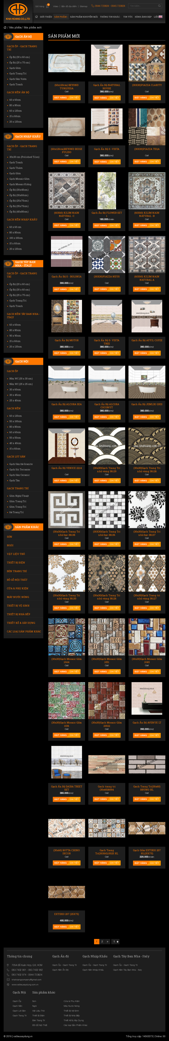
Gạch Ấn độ (23, 36)
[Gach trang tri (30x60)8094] (106, 764)
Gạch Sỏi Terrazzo (19, 469)
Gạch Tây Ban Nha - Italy (25, 263)
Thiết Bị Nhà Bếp (18, 614)
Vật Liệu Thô (16, 554)
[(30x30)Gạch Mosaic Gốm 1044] (66, 636)
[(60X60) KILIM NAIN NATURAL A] (147, 254)
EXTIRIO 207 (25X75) (66, 914)
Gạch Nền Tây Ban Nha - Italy (23, 315)
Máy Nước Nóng (18, 597)
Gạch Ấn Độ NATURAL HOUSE (106, 86)
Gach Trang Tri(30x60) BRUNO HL (146, 788)
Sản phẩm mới (33, 27)
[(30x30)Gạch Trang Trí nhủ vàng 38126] (106, 573)
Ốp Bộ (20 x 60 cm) (19, 284)
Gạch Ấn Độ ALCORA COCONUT (106, 406)
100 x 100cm (16, 238)
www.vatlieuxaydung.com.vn (25, 984)
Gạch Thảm (16, 167)
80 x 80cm (15, 105)
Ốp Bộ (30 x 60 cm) (19, 57)
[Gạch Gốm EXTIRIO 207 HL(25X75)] (147, 828)
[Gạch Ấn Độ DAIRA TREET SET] (66, 764)
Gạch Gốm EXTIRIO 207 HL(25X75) (147, 852)
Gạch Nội (21, 361)
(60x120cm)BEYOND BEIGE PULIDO (66, 150)
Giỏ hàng (42, 6)
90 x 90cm (15, 335)
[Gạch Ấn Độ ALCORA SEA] (66, 382)
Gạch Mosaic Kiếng (20, 184)
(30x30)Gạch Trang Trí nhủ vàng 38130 (66, 597)
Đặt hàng (60, 97)
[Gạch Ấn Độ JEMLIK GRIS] (147, 382)
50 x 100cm (15, 421)
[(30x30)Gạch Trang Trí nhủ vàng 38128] (147, 445)
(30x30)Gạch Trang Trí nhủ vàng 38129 (106, 469)
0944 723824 (102, 5)
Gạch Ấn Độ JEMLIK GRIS (146, 404)
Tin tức (128, 16)
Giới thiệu (46, 16)
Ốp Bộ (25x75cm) (19, 200)
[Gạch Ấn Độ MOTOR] (66, 318)
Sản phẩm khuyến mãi (84, 16)
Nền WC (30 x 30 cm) (21, 378)
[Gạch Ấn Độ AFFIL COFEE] (147, 318)
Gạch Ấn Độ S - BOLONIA (67, 276)
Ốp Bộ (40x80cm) (19, 211)
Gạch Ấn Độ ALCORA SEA (66, 404)
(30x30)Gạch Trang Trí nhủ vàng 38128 (147, 469)
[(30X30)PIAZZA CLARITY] (147, 63)
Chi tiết (74, 97)
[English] (160, 16)
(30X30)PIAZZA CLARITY (147, 85)
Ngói (10, 545)
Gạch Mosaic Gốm (19, 178)
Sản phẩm (60, 16)
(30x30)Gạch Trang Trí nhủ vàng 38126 (106, 597)
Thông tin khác (110, 16)
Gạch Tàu (14, 480)
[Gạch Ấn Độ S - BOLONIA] (66, 254)
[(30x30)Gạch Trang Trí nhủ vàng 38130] (66, 573)
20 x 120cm (15, 121)
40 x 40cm (15, 443)
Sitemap (83, 6)
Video (55, 6)
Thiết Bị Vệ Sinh (18, 605)
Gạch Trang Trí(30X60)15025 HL (106, 852)
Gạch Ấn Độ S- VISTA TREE (106, 342)
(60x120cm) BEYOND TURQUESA (67, 86)
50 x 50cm (15, 437)
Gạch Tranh (16, 84)
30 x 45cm (15, 395)
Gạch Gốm (15, 68)
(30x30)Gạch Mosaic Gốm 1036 (66, 724)
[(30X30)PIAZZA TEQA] (147, 126)
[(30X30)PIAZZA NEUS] (106, 254)
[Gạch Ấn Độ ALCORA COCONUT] (106, 382)
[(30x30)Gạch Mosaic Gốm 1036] (66, 700)
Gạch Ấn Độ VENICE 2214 (66, 468)
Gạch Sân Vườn (18, 78)
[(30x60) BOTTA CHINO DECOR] (66, 828)
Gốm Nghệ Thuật (19, 495)
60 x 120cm (15, 110)
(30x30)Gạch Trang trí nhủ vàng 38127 (147, 597)
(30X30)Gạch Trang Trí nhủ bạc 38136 (106, 533)
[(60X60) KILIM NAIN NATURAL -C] (66, 190)
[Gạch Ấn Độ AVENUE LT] (147, 700)
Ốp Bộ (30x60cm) (18, 195)
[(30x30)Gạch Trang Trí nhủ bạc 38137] (147, 509)
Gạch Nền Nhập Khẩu (22, 219)
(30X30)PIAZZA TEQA (147, 149)
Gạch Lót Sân (16, 456)
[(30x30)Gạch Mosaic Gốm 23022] (106, 700)
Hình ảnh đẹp (143, 16)
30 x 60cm (15, 389)
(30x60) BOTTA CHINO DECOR (66, 852)
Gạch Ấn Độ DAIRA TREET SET (66, 788)
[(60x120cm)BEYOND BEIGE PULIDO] (66, 126)
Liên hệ (158, 16)
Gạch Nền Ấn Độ (18, 92)
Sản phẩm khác (27, 527)
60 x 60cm (15, 99)
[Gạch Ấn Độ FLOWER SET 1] (106, 190)
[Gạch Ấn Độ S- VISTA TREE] (106, 318)
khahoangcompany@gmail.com (26, 979)
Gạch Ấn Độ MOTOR (67, 340)
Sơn (9, 536)
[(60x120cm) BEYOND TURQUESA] (66, 63)
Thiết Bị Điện (16, 562)
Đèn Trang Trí (17, 571)
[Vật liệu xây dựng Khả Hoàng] (18, 11)
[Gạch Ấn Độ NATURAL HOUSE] (106, 63)
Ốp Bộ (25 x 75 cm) (19, 62)
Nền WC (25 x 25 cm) (21, 384)
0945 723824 (118, 5)
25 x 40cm (15, 400)
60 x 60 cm (15, 227)
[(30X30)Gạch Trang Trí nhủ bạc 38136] (106, 509)
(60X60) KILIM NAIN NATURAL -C (66, 214)
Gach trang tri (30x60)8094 (107, 788)
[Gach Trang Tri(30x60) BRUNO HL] (147, 764)
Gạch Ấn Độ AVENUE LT (147, 722)
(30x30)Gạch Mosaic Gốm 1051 (107, 660)
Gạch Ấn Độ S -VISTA (106, 149)
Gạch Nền (14, 408)
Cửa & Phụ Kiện (17, 588)
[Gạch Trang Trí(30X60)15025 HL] (106, 828)
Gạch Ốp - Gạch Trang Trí (22, 48)
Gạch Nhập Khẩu (28, 136)
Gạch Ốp (12, 371)
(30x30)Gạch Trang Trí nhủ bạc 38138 (66, 533)
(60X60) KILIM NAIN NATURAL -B (146, 214)
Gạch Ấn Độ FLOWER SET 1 (107, 214)
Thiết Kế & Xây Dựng (21, 622)
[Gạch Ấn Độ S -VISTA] (106, 126)
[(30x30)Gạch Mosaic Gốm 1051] (106, 636)
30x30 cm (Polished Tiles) (24, 157)
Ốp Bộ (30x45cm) (19, 189)
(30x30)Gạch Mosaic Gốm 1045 (147, 660)
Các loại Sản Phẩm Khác (24, 631)
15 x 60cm (15, 116)
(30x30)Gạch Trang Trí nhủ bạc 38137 (147, 533)
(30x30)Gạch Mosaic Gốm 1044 (66, 660)
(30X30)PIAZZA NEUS (107, 276)
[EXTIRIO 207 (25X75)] (66, 892)
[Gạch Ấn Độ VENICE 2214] (66, 445)
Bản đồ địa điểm (69, 6)
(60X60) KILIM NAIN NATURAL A (146, 278)
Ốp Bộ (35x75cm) (19, 206)
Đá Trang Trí (16, 512)
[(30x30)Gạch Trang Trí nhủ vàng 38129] (106, 445)
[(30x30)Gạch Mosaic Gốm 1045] (147, 636)
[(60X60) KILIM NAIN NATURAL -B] (147, 190)
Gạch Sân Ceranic (19, 475)
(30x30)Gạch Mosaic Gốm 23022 (107, 724)
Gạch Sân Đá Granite (21, 464)
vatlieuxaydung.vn (23, 1036)
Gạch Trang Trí (18, 73)
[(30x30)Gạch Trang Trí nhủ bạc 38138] (66, 509)
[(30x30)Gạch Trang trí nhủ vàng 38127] (147, 573)
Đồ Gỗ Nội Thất (17, 579)
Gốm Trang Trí (17, 501)
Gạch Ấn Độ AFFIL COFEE (147, 340)
